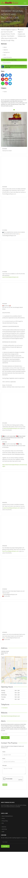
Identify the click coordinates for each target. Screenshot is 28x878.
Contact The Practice (7, 57)
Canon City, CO (16, 21)
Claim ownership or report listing (9, 60)
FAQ (3, 823)
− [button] (2, 660)
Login (3, 831)
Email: (3, 758)
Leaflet (11, 683)
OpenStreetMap (19, 683)
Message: (4, 765)
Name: (3, 751)
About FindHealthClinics (7, 816)
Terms (3, 818)
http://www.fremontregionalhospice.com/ (10, 716)
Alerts (4, 55)
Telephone (5, 49)
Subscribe (5, 737)
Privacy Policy (5, 820)
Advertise (4, 826)
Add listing (4, 829)
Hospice (5, 91)
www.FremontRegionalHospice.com (10, 277)
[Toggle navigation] (25, 3)
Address (5, 47)
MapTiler (14, 683)
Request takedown (7, 62)
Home (2, 21)
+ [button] (2, 658)
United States (9, 21)
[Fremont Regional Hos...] (14, 668)
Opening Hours (6, 52)
